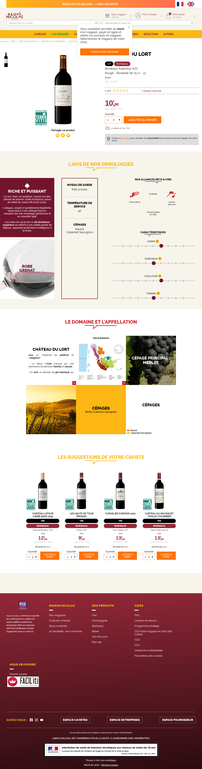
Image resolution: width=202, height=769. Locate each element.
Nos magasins (57, 615)
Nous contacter (58, 625)
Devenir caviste (18, 674)
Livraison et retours (145, 620)
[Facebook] (31, 720)
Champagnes (99, 620)
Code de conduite (59, 620)
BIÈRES (133, 34)
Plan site (96, 642)
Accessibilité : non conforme (65, 631)
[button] (96, 22)
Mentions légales (109, 764)
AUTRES (168, 34)
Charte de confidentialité (148, 650)
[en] (191, 4)
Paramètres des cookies (148, 655)
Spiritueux (98, 625)
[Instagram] (36, 720)
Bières (95, 631)
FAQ (136, 615)
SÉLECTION (151, 34)
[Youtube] (41, 720)
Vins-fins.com (100, 636)
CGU (137, 645)
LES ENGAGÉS (60, 34)
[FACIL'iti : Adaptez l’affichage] (23, 681)
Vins (94, 615)
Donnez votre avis (152, 91)
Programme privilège (146, 625)
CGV (137, 639)
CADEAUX (40, 34)
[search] (52, 23)
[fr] (181, 4)
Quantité (109, 114)
